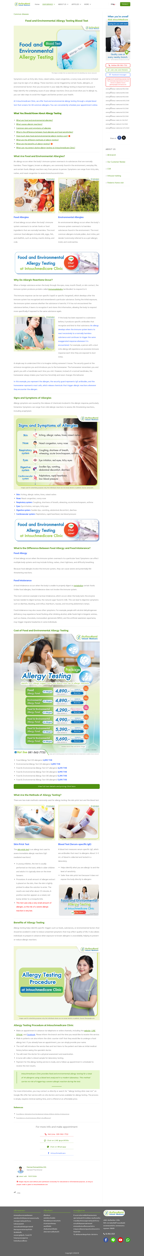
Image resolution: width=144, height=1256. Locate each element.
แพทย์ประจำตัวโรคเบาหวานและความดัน (26, 1218)
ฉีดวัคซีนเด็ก (18, 1232)
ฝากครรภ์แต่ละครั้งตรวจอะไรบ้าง (84, 1226)
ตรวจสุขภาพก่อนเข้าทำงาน (22, 1221)
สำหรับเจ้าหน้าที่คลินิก (50, 1229)
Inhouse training (114, 175)
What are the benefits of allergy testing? (33, 143)
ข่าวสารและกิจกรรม (50, 1223)
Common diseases (21, 14)
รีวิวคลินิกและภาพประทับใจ (52, 1221)
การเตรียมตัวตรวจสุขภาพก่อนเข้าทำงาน (86, 1221)
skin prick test (23, 849)
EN (112, 4)
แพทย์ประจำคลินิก (49, 1218)
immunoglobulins (55, 289)
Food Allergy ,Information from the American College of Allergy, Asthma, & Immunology (42, 1114)
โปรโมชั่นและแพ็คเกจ (20, 1241)
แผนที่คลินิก (47, 1226)
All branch (111, 155)
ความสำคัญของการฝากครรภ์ (82, 1223)
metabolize (78, 585)
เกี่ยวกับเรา (47, 1215)
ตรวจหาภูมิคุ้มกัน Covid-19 (23, 1235)
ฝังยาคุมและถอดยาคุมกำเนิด (23, 1229)
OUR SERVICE (47, 4)
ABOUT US (62, 4)
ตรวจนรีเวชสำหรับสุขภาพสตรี (23, 1227)
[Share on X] (124, 138)
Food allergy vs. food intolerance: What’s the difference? (33, 1118)
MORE (86, 4)
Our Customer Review (116, 161)
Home (37, 4)
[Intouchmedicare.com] (22, 4)
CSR (109, 168)
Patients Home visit (115, 182)
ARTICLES (75, 4)
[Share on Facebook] (119, 138)
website (87, 1030)
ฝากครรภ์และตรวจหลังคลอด (23, 1215)
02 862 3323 (110, 1234)
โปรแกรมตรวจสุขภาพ (21, 1238)
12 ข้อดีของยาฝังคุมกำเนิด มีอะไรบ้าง (85, 1234)
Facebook (31, 1034)
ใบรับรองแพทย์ (19, 1224)
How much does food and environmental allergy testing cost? (42, 136)
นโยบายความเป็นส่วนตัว (51, 1232)
